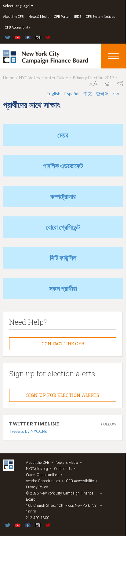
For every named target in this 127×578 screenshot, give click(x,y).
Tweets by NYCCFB (28, 431)
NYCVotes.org (37, 469)
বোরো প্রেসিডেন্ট (63, 227)
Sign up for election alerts (62, 395)
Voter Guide (56, 77)
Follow (108, 424)
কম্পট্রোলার (63, 196)
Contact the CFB (63, 343)
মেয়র (62, 135)
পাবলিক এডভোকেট (63, 165)
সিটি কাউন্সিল (63, 258)
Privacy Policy (37, 487)
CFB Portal (62, 16)
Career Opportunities (42, 475)
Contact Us (63, 469)
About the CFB (13, 16)
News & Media (38, 16)
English (53, 93)
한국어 (102, 93)
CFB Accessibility (17, 27)
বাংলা (116, 93)
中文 (87, 93)
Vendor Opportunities (43, 481)
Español (71, 93)
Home (8, 77)
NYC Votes (29, 77)
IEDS (77, 16)
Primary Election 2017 (93, 77)
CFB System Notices (100, 16)
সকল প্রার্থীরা (63, 288)
